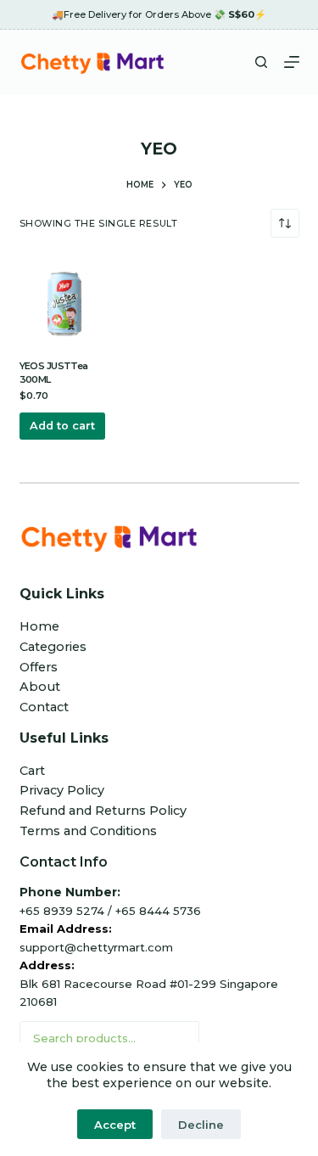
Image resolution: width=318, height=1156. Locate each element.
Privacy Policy (62, 790)
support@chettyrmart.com (96, 947)
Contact (44, 707)
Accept (115, 1124)
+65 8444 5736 (158, 911)
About (40, 686)
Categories (53, 646)
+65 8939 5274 (62, 911)
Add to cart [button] (62, 425)
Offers (39, 667)
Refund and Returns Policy (103, 810)
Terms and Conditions (88, 831)
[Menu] (291, 62)
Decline (201, 1124)
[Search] (261, 62)
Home (39, 626)
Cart (32, 770)
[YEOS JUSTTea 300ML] (64, 304)
